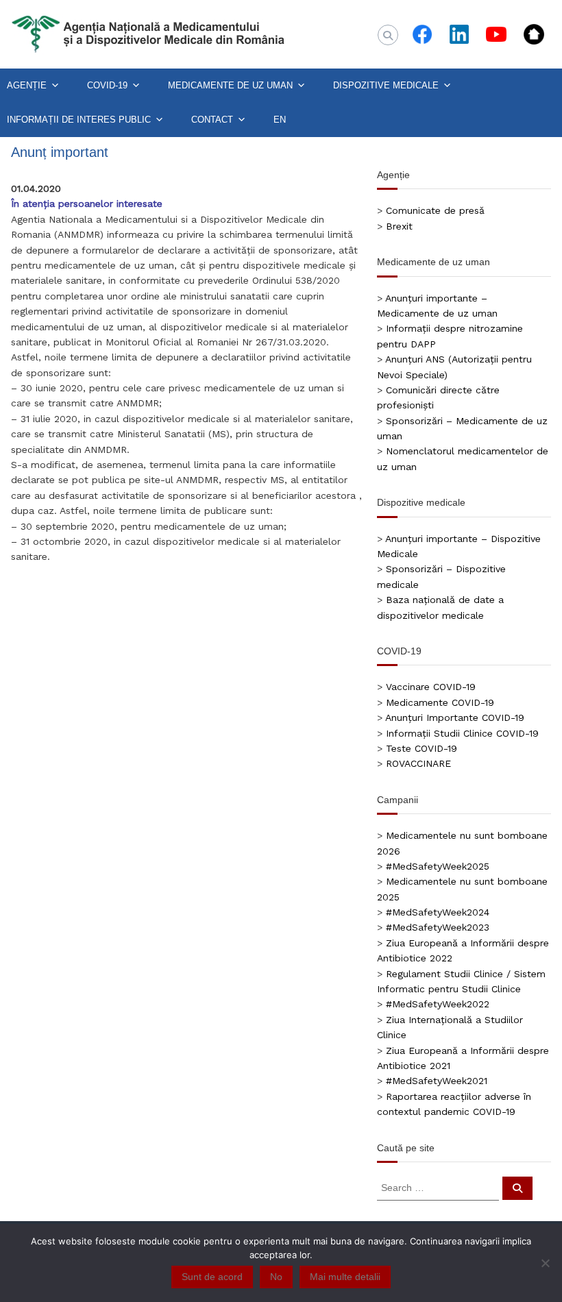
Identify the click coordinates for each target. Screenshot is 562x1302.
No (276, 1276)
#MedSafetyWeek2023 (437, 927)
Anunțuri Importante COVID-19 (454, 717)
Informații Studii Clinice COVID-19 (462, 733)
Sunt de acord (212, 1276)
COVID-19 (107, 85)
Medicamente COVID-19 (440, 702)
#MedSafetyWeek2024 (437, 912)
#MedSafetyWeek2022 (437, 1003)
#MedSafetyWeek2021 (436, 1080)
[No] (545, 1263)
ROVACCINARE (418, 763)
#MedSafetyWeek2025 (437, 866)
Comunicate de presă (435, 210)
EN (279, 119)
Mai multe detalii (345, 1276)
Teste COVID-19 (421, 748)
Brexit (399, 226)
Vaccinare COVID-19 (431, 686)
